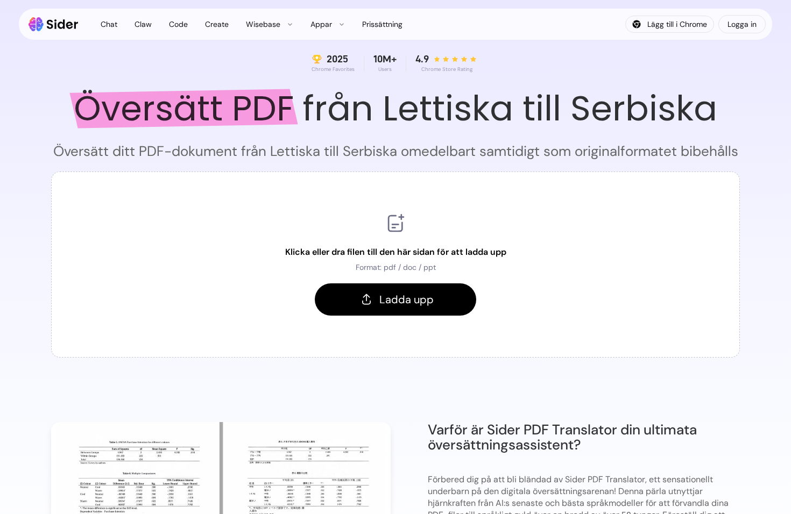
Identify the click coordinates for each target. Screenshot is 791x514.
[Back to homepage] (53, 24)
